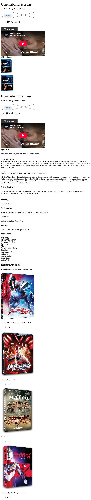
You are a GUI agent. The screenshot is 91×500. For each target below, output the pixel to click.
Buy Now (10, 29)
